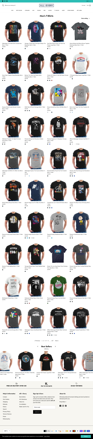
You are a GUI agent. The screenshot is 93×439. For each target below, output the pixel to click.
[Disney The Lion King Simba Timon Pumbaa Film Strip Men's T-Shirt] (57, 254)
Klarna (4, 406)
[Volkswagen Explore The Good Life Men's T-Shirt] (35, 158)
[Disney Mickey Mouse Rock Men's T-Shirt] (12, 190)
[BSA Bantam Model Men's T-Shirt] (12, 286)
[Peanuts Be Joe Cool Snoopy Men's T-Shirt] (12, 317)
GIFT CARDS (79, 10)
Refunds (5, 404)
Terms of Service (7, 414)
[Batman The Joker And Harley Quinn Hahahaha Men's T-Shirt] (35, 63)
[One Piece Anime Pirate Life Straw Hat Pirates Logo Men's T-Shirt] (57, 31)
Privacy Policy (6, 411)
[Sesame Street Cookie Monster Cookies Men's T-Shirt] (12, 95)
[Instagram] (4, 1)
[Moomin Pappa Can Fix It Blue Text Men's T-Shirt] (35, 190)
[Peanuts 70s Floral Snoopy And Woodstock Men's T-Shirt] (80, 158)
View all (46, 348)
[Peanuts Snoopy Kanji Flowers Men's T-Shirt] (12, 222)
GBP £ (87, 1)
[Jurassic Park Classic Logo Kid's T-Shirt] (46, 361)
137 (52, 340)
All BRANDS (27, 10)
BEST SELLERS (19, 10)
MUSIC (63, 10)
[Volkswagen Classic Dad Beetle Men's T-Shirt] (35, 317)
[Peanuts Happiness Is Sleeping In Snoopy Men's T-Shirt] (57, 126)
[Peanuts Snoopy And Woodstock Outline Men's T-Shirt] (35, 126)
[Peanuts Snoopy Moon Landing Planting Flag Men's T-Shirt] (80, 254)
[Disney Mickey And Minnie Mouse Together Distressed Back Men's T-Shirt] (80, 31)
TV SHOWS (56, 10)
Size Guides (6, 399)
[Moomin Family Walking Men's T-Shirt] (12, 254)
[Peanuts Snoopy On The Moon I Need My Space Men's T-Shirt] (25, 361)
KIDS (44, 10)
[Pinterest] (6, 1)
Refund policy (6, 419)
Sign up (37, 412)
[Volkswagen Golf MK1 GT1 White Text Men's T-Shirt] (12, 158)
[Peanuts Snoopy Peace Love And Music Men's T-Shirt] (57, 286)
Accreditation (22, 404)
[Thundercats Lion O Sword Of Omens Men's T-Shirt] (57, 190)
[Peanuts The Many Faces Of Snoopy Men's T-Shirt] (80, 190)
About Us (21, 401)
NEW (12, 10)
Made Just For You (24, 406)
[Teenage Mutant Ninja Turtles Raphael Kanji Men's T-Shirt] (35, 254)
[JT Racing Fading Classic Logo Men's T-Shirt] (80, 63)
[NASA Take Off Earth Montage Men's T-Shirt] (35, 95)
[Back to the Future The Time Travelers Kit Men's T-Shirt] (80, 95)
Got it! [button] (85, 436)
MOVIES (50, 10)
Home (4, 416)
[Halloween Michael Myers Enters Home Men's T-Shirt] (35, 286)
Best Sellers (22, 397)
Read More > (63, 401)
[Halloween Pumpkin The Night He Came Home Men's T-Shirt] (12, 126)
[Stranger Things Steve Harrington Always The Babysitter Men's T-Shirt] (35, 31)
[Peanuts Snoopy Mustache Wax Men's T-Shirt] (80, 286)
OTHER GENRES (70, 10)
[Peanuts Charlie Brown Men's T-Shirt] (80, 222)
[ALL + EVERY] (46, 5)
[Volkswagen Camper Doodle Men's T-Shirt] (80, 317)
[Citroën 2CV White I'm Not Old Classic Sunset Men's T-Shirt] (57, 63)
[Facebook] (2, 1)
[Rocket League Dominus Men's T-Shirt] (35, 222)
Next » (57, 340)
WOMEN (39, 10)
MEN (33, 10)
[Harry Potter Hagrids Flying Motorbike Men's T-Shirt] (12, 63)
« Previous (37, 340)
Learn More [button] (47, 436)
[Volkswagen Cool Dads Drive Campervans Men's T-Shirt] (12, 31)
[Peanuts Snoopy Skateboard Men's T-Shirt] (57, 222)
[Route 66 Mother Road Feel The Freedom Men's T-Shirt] (57, 158)
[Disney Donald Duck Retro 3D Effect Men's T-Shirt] (57, 95)
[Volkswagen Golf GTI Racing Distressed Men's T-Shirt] (68, 361)
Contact (5, 397)
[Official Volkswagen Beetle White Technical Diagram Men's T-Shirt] (57, 317)
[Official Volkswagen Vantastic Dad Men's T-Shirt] (80, 126)
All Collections (23, 399)
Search (5, 409)
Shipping (5, 401)
